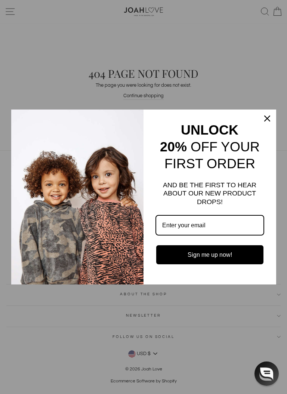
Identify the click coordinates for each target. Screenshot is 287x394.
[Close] (267, 118)
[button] (266, 373)
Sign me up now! (210, 255)
